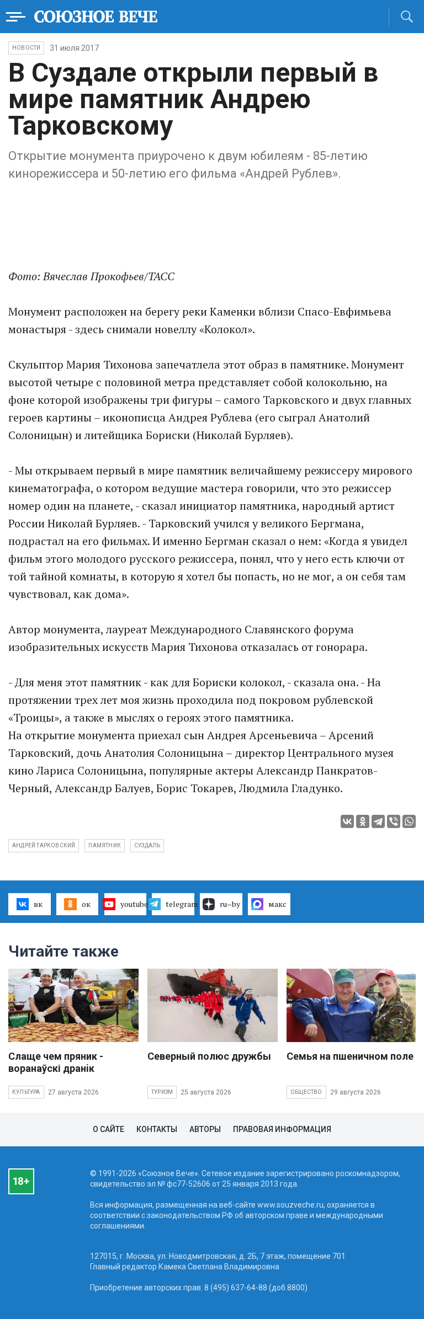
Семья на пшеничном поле (350, 1056)
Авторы (205, 1129)
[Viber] (393, 821)
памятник (104, 845)
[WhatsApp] (409, 821)
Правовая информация (282, 1129)
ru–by (230, 904)
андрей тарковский (43, 845)
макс (277, 904)
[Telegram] (378, 821)
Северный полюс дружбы (209, 1056)
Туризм (162, 1092)
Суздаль (147, 845)
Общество (306, 1092)
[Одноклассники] (362, 821)
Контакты (156, 1129)
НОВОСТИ (26, 48)
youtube (133, 904)
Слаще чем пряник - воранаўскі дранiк (55, 1062)
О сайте (108, 1129)
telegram (180, 904)
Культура (26, 1092)
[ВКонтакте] (347, 821)
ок (86, 904)
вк (38, 904)
